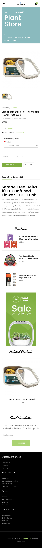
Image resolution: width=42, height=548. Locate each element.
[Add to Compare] (18, 377)
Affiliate (5, 502)
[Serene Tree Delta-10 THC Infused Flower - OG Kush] (7, 96)
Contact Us (6, 463)
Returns (5, 465)
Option (8, 142)
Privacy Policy (7, 484)
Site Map (5, 468)
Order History (7, 518)
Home (6, 35)
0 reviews (7, 118)
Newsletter (6, 523)
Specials (5, 505)
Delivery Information (10, 481)
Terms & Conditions (9, 486)
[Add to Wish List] (23, 377)
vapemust (27, 538)
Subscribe (20, 443)
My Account (6, 515)
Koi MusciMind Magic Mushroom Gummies (28, 238)
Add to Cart (12, 165)
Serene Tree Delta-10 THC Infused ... (21, 399)
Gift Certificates (8, 499)
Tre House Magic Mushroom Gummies (28, 257)
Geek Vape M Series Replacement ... (27, 276)
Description (7, 177)
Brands (4, 497)
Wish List (5, 521)
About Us (5, 478)
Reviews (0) (18, 177)
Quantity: (5, 156)
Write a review (20, 118)
